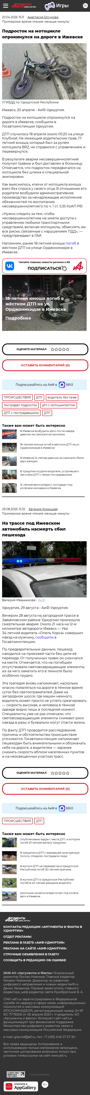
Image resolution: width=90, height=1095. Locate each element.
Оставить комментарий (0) (45, 365)
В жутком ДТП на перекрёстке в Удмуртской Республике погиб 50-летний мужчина (49, 868)
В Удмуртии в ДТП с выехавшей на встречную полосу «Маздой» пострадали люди (50, 854)
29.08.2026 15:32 (13, 509)
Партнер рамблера (39, 1074)
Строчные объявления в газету (31, 954)
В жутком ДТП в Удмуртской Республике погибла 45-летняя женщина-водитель (47, 881)
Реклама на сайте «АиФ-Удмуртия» (35, 948)
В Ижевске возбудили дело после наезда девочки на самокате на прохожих (47, 432)
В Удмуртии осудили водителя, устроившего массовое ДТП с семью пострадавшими (49, 473)
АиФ (41, 600)
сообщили (44, 637)
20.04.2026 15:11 (13, 17)
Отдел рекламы (17, 937)
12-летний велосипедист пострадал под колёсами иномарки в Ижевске (46, 486)
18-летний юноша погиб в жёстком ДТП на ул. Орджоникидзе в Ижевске (35, 304)
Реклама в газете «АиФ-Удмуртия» (34, 942)
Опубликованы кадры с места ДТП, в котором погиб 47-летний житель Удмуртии (50, 841)
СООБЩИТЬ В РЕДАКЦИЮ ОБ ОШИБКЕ (34, 960)
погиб (71, 243)
